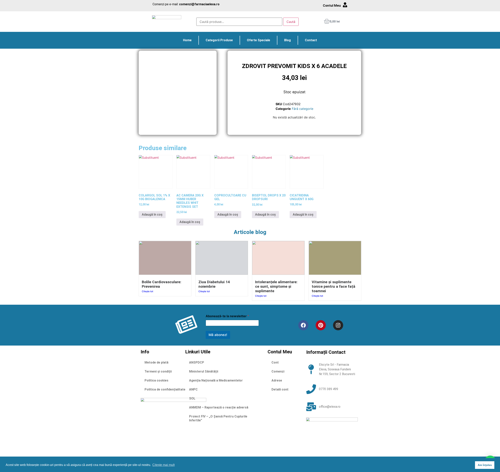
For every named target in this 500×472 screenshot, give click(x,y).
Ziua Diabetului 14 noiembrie (214, 284)
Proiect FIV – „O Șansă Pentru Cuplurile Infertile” (218, 418)
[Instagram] (338, 325)
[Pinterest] (321, 325)
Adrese (276, 380)
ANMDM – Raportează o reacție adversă (218, 407)
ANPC (193, 389)
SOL (192, 398)
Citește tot (147, 291)
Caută (291, 22)
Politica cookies (156, 380)
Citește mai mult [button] (163, 465)
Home (187, 40)
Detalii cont (279, 389)
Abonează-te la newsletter (227, 316)
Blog (287, 40)
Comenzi (277, 371)
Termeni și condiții (158, 371)
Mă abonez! (218, 335)
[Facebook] (303, 325)
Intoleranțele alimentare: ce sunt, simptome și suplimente (276, 286)
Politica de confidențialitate (165, 389)
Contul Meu (332, 5)
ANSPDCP (196, 362)
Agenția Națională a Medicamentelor (216, 380)
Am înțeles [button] (485, 465)
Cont (275, 362)
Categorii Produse (219, 40)
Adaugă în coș (152, 214)
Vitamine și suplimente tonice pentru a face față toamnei (333, 286)
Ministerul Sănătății (203, 371)
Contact (311, 40)
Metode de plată (156, 362)
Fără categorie (302, 109)
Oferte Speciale (258, 40)
